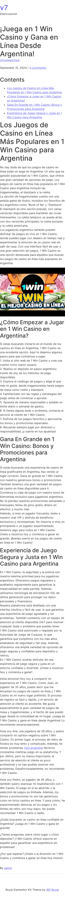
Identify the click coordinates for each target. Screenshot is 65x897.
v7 (4, 7)
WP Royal (52, 889)
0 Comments (37, 67)
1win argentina (33, 748)
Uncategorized (9, 60)
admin (8, 868)
